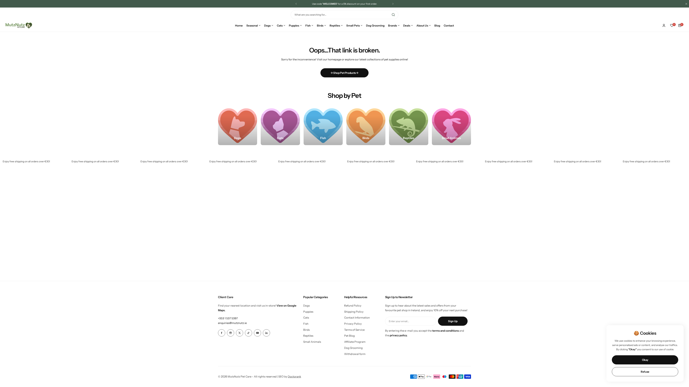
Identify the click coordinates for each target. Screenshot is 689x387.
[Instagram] (230, 332)
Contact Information (357, 317)
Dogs (306, 305)
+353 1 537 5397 (228, 318)
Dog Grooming (353, 348)
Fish (305, 323)
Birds (306, 329)
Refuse (645, 371)
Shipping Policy (354, 311)
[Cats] (280, 125)
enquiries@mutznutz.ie (232, 323)
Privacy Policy (353, 323)
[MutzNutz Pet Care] (18, 25)
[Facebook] (221, 332)
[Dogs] (237, 125)
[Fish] (323, 125)
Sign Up (452, 321)
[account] (664, 25)
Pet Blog (349, 335)
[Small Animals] (451, 125)
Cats (306, 317)
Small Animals (312, 341)
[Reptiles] (408, 125)
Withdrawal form (354, 354)
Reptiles (308, 335)
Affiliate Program (354, 341)
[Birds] (365, 125)
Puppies (308, 311)
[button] (296, 3)
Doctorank (294, 376)
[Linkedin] (266, 332)
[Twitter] (239, 332)
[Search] (393, 14)
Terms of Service (354, 329)
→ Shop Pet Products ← (344, 73)
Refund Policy (352, 305)
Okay (645, 360)
